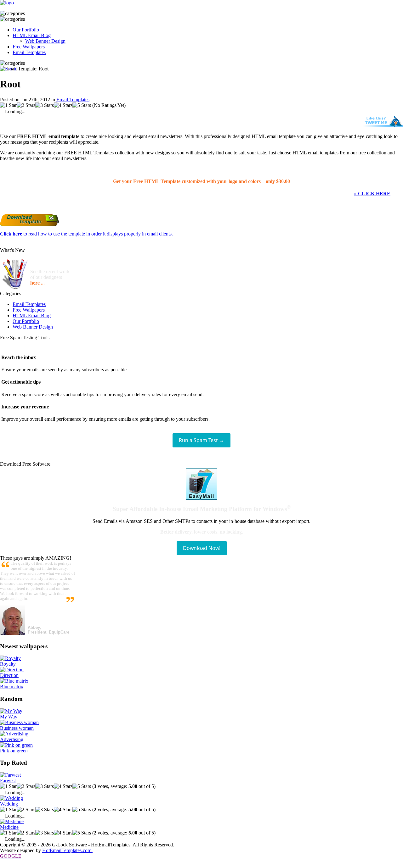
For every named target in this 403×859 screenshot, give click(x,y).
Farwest (8, 780)
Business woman (17, 728)
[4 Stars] (63, 105)
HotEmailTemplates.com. (67, 850)
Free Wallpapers (29, 46)
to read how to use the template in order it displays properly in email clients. (86, 233)
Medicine (9, 827)
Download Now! (201, 548)
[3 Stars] (44, 105)
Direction (9, 675)
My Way (8, 716)
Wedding (9, 803)
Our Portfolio (26, 29)
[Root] (8, 69)
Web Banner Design (45, 41)
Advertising (11, 739)
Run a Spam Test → (201, 440)
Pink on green (14, 750)
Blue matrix (11, 686)
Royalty (8, 664)
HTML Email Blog (32, 35)
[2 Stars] (26, 105)
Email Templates (29, 52)
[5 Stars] (81, 105)
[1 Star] (8, 105)
